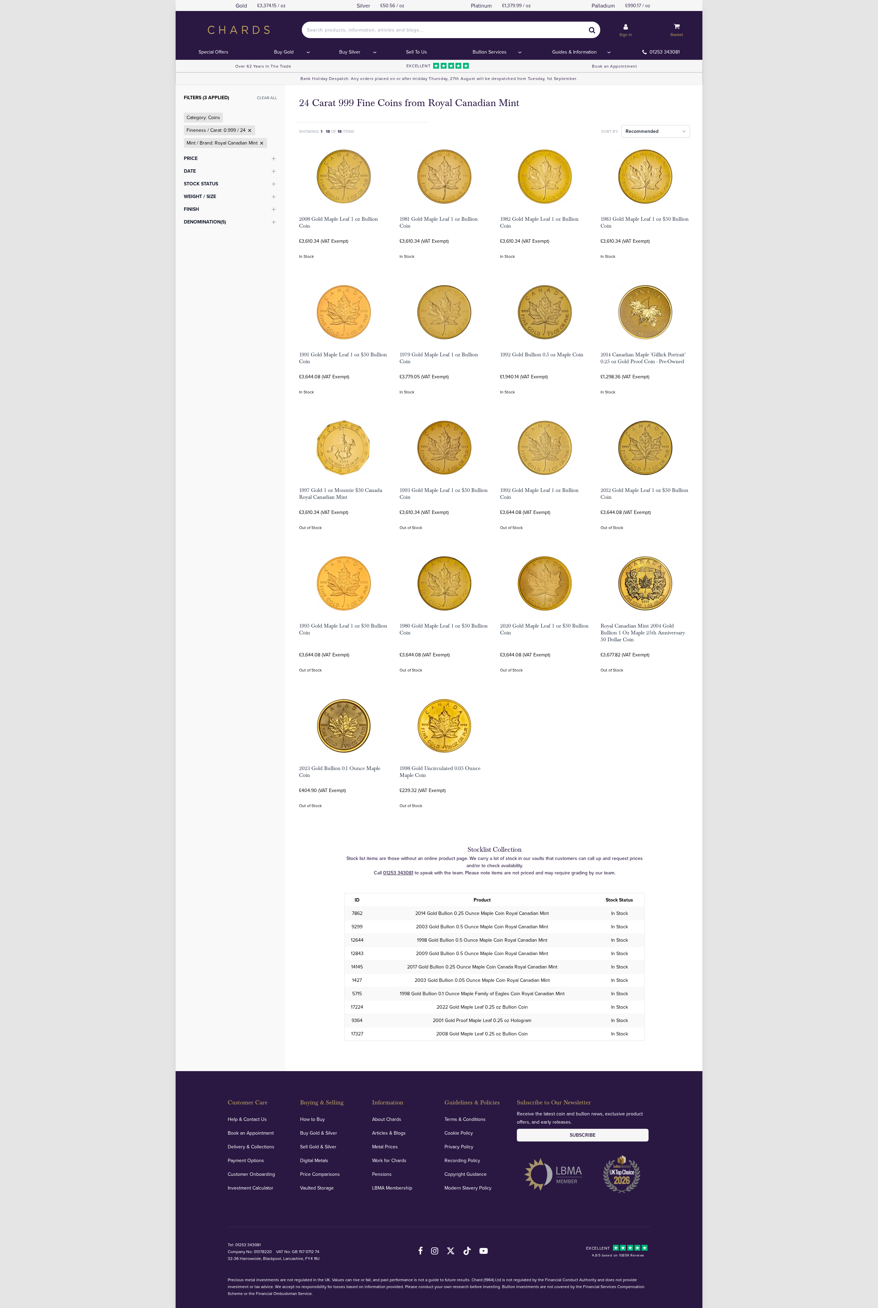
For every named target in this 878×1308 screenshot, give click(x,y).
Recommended (642, 131)
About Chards (386, 1119)
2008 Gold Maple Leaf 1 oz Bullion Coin (338, 222)
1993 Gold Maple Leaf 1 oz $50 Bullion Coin (444, 494)
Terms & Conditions (465, 1119)
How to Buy (312, 1119)
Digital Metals (314, 1160)
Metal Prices (385, 1146)
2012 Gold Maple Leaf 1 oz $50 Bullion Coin (644, 494)
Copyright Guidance (465, 1174)
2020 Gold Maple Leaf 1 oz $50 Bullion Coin (544, 629)
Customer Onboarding (251, 1174)
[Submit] (592, 30)
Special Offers (213, 51)
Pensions (382, 1174)
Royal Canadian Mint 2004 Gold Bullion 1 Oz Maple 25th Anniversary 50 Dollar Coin (643, 632)
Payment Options (246, 1160)
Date (190, 171)
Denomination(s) (205, 221)
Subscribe (582, 1135)
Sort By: (610, 131)
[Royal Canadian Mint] (261, 143)
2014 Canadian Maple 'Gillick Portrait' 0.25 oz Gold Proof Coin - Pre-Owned (643, 358)
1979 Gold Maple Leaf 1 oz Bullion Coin (439, 358)
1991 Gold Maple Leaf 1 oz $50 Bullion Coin (343, 358)
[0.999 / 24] (249, 130)
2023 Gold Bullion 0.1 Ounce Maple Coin (339, 772)
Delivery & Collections (251, 1146)
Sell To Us (416, 51)
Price (191, 158)
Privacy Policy (458, 1146)
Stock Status (201, 183)
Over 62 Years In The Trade (263, 66)
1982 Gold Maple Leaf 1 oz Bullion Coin (539, 222)
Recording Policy (462, 1160)
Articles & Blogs (389, 1132)
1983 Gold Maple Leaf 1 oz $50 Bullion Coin (645, 222)
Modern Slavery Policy (467, 1187)
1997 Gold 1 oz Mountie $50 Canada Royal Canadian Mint (340, 494)
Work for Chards (389, 1160)
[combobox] (451, 30)
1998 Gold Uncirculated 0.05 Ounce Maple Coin (440, 772)
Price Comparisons (320, 1174)
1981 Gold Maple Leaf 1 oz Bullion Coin (439, 222)
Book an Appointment (614, 66)
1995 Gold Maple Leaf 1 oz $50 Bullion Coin (343, 629)
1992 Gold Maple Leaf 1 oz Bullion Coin (539, 494)
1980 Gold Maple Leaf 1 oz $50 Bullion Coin (444, 629)
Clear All (267, 98)
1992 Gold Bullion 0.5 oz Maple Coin (541, 354)
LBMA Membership (392, 1187)
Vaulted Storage (317, 1187)
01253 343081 (665, 51)
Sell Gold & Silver (318, 1146)
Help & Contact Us (247, 1119)
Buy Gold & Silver (318, 1132)
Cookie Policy (458, 1132)
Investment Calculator (250, 1187)
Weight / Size (200, 196)
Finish (191, 209)
